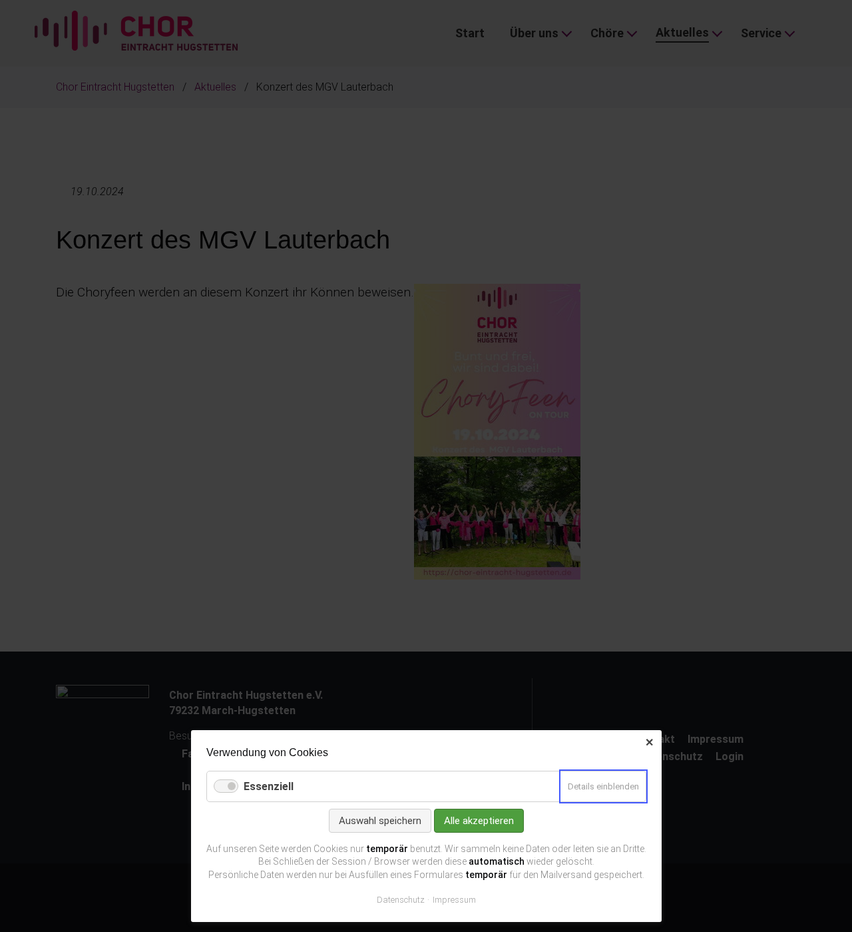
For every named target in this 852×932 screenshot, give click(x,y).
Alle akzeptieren (479, 821)
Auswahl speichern (380, 821)
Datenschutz (401, 900)
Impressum (454, 900)
